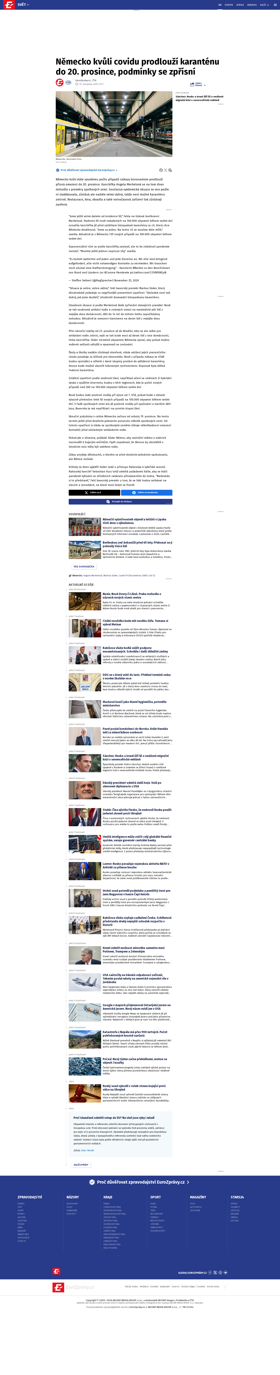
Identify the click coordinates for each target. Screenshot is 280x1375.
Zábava (234, 1217)
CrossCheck (23, 1238)
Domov (21, 1204)
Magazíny (198, 1197)
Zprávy (234, 1204)
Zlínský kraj (109, 1231)
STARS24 (237, 1197)
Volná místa (213, 1286)
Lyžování (154, 1224)
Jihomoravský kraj (113, 1210)
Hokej (153, 1204)
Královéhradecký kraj (114, 1234)
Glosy (69, 1207)
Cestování (195, 1210)
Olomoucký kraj (111, 1224)
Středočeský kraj (112, 1207)
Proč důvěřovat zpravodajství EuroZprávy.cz (88, 170)
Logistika (22, 1221)
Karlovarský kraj (112, 1244)
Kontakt (154, 1286)
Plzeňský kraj (110, 1227)
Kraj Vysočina (110, 1248)
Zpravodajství (30, 1197)
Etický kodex (131, 1286)
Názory (73, 1197)
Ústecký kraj (110, 1217)
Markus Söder (110, 575)
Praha (106, 1204)
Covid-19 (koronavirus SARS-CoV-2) (137, 575)
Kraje (108, 1197)
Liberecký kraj (110, 1241)
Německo (77, 575)
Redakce (144, 1286)
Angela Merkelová (92, 575)
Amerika (252, 5)
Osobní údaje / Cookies (193, 1286)
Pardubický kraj (111, 1238)
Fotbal (153, 1207)
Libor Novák (87, 1150)
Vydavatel (165, 1286)
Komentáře (72, 1210)
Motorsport (156, 1214)
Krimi (20, 1227)
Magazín (22, 1231)
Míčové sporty (157, 1221)
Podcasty (71, 1214)
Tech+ (193, 1204)
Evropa (229, 5)
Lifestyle (235, 1210)
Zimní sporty (156, 1227)
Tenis (152, 1210)
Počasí (21, 1224)
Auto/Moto (196, 1207)
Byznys (21, 1214)
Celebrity (235, 1207)
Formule (154, 1217)
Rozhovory (72, 1204)
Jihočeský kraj (110, 1221)
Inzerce (176, 1286)
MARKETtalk (23, 1234)
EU (220, 5)
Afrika (240, 5)
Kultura (22, 1217)
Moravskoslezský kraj (115, 1214)
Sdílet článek (198, 84)
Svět (22, 4)
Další (263, 5)
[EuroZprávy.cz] (10, 5)
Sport (21, 1210)
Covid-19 (22, 1241)
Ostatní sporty (157, 1231)
